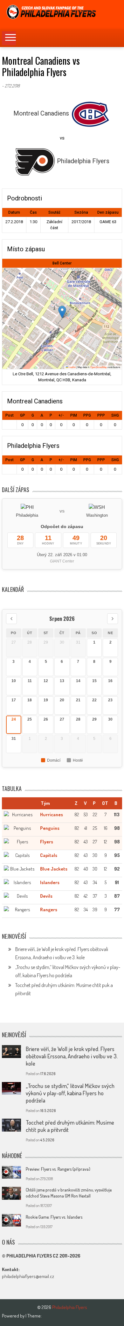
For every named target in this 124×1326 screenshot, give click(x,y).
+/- (61, 415)
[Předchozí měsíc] (11, 618)
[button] (62, 312)
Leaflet (72, 367)
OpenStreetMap (98, 367)
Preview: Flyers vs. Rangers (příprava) (58, 1169)
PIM (73, 415)
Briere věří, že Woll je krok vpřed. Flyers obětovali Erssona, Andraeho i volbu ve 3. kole (72, 1056)
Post (9, 415)
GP (22, 415)
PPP (101, 415)
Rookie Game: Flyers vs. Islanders (54, 1217)
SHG (115, 415)
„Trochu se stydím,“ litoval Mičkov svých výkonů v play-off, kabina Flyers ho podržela (70, 1093)
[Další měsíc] (112, 618)
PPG (87, 415)
